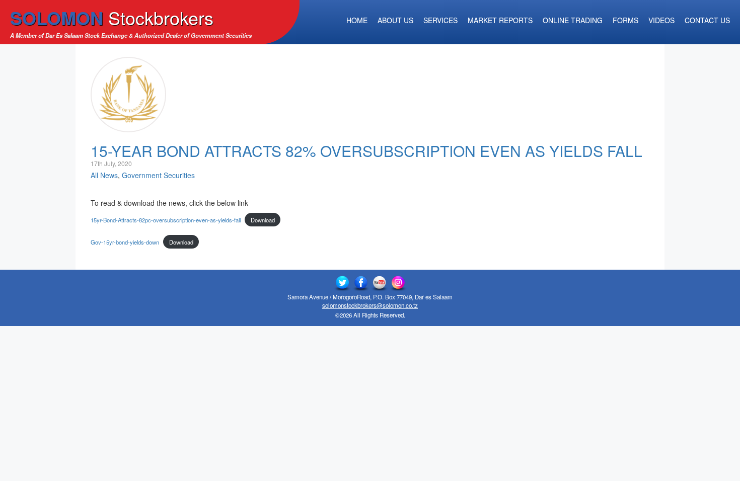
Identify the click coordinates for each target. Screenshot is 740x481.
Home (356, 20)
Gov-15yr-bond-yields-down (125, 242)
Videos (661, 20)
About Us (395, 20)
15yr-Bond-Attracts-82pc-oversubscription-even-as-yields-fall (166, 220)
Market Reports (500, 20)
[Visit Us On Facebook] (360, 283)
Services (440, 20)
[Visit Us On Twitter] (342, 283)
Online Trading (573, 20)
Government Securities (158, 175)
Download (263, 220)
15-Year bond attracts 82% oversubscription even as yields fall (366, 151)
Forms (625, 20)
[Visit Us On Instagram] (398, 283)
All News (104, 175)
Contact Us (707, 20)
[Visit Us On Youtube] (379, 283)
